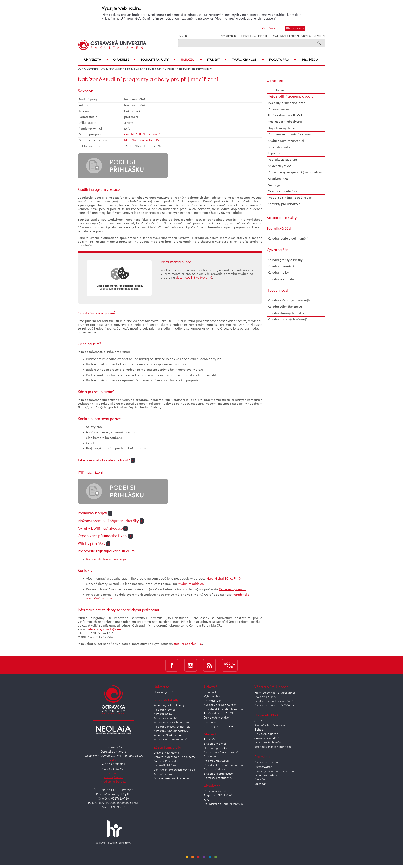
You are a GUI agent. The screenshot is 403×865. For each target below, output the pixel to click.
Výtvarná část (278, 250)
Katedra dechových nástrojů (106, 559)
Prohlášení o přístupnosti (270, 725)
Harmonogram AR (215, 748)
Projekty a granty (265, 697)
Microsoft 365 (247, 36)
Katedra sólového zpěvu (285, 306)
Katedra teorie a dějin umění (288, 238)
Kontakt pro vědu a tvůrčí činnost (274, 705)
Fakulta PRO (282, 59)
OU (79, 69)
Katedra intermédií (281, 266)
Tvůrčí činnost (248, 59)
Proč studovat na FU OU (285, 115)
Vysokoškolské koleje (167, 765)
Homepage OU (163, 692)
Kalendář (260, 784)
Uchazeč (191, 59)
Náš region (276, 185)
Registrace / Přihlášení (218, 795)
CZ (180, 36)
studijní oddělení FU (188, 643)
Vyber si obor (212, 696)
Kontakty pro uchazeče (284, 204)
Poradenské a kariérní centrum (290, 134)
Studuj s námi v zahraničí (286, 140)
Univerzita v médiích (266, 775)
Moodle (263, 36)
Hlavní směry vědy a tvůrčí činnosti (275, 692)
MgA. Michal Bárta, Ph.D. (223, 578)
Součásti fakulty (158, 59)
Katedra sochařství (281, 279)
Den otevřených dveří (217, 717)
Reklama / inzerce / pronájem (272, 746)
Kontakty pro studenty (218, 777)
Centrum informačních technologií (175, 769)
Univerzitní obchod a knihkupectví (175, 757)
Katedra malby (278, 272)
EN (185, 36)
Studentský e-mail (215, 743)
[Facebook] (171, 665)
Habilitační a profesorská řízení (273, 701)
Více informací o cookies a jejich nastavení (245, 18)
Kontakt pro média (266, 762)
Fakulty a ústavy (134, 69)
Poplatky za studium (282, 159)
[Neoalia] (113, 729)
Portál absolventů (215, 791)
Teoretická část (279, 229)
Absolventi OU (278, 178)
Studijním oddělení (191, 583)
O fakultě (124, 59)
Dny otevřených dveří (283, 128)
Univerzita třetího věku (268, 742)
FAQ (206, 799)
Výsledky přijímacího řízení (287, 102)
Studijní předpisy (214, 769)
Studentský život (279, 166)
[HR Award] (113, 832)
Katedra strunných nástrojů (287, 313)
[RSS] (209, 665)
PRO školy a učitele (266, 734)
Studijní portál (290, 36)
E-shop (258, 729)
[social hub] (230, 665)
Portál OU (210, 739)
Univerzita (96, 59)
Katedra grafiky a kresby (285, 260)
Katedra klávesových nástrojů (289, 300)
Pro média (310, 59)
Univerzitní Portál (313, 36)
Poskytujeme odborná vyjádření (274, 771)
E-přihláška (276, 90)
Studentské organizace (218, 773)
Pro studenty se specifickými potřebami (295, 172)
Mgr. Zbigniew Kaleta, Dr (141, 140)
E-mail (275, 36)
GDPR (258, 721)
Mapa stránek (227, 36)
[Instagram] (190, 665)
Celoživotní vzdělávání (284, 191)
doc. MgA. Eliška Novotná (142, 134)
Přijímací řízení (278, 109)
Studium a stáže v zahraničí (221, 752)
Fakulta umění (154, 69)
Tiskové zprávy (263, 766)
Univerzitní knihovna (166, 752)
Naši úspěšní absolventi (285, 121)
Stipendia (274, 153)
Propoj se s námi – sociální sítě (290, 197)
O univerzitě (91, 69)
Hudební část (277, 290)
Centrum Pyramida (232, 589)
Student (217, 59)
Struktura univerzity (111, 69)
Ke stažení (260, 779)
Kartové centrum (164, 774)
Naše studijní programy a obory (194, 69)
